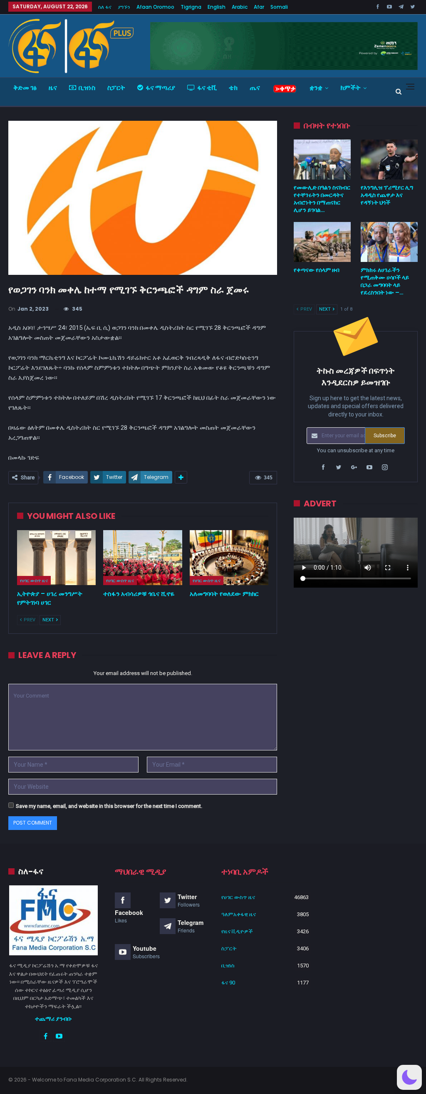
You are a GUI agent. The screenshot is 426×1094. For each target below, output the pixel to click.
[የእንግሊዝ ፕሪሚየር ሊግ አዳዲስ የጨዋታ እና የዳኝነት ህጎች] (389, 159)
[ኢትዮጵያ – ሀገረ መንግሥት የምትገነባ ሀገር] (56, 558)
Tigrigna (191, 6)
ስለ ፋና (104, 6)
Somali (279, 6)
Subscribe (385, 436)
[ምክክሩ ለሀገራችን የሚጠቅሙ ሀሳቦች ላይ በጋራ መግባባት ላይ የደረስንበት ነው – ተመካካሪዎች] (389, 242)
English (216, 6)
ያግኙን (124, 6)
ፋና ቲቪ (207, 87)
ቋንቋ (316, 87)
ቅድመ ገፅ (25, 87)
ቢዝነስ (87, 87)
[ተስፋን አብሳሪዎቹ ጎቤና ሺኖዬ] (142, 558)
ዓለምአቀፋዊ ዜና (238, 914)
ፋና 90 (228, 982)
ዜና (53, 87)
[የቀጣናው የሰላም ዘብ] (322, 242)
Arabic (240, 6)
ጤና (255, 87)
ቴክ (233, 87)
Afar (259, 6)
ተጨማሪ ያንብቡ (53, 1018)
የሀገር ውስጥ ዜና (34, 580)
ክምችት (350, 87)
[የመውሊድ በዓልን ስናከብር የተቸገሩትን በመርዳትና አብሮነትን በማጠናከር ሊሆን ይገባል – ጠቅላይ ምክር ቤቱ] (322, 159)
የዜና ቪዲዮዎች (237, 931)
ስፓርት (116, 87)
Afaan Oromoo (155, 6)
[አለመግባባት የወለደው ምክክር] (229, 558)
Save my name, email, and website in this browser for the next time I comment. (109, 806)
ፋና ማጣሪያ (160, 87)
